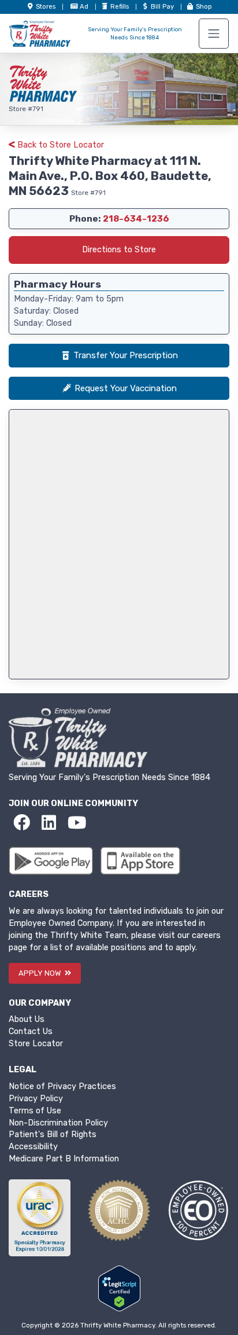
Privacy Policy (36, 1099)
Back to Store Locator (59, 145)
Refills (120, 6)
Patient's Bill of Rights (52, 1134)
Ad (85, 6)
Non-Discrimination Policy (58, 1123)
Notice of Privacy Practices (62, 1086)
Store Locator (36, 1044)
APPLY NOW (40, 973)
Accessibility (33, 1147)
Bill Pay (163, 6)
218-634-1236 (136, 219)
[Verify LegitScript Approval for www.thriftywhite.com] (119, 1288)
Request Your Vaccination (126, 388)
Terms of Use (35, 1111)
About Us (26, 1019)
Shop (203, 6)
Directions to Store (119, 250)
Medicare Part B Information (64, 1159)
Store (44, 6)
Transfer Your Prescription (125, 355)
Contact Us (31, 1031)
